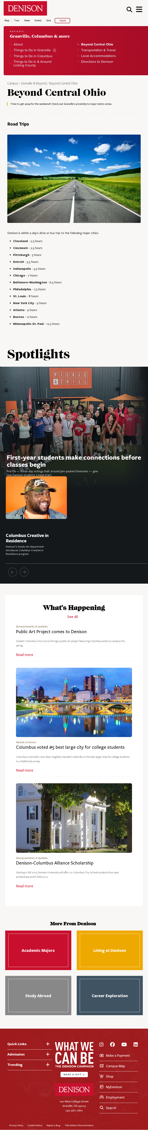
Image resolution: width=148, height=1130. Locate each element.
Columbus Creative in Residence (27, 538)
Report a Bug (53, 1125)
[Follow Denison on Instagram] (101, 1045)
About (18, 44)
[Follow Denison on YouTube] (124, 1045)
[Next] (24, 572)
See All (72, 617)
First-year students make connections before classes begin (74, 461)
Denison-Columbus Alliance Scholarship (54, 863)
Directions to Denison (97, 62)
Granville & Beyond (33, 83)
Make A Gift (74, 1074)
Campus (12, 83)
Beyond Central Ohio (63, 83)
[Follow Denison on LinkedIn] (136, 1045)
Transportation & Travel (98, 50)
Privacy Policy (16, 1125)
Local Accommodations (98, 56)
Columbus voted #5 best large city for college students (70, 747)
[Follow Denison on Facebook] (112, 1045)
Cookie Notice (35, 1125)
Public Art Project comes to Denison (51, 631)
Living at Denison (110, 950)
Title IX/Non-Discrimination (79, 1125)
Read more (24, 655)
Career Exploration (110, 995)
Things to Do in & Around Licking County (32, 63)
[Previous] (12, 572)
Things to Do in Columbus (33, 56)
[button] (129, 9)
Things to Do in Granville (32, 50)
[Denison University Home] (74, 1095)
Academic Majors (38, 950)
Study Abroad (38, 995)
